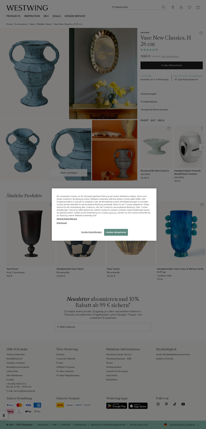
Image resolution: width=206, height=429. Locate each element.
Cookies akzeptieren (116, 232)
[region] (104, 214)
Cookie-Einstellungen (91, 232)
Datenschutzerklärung (67, 219)
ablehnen (113, 213)
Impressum (62, 223)
